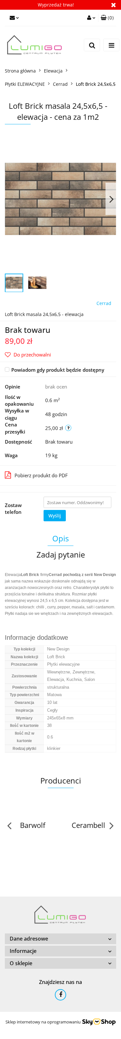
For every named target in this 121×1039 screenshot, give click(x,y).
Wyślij (54, 516)
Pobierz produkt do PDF (41, 475)
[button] (107, 18)
